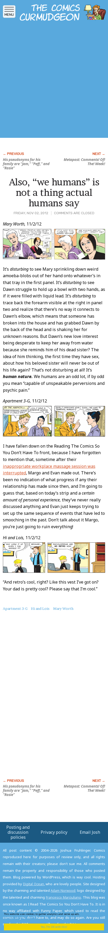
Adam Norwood (63, 890)
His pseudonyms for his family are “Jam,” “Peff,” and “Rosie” (26, 163)
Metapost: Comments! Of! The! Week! (84, 161)
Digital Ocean (33, 884)
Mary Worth (63, 608)
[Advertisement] (54, 81)
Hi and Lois (40, 608)
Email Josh (90, 832)
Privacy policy (54, 832)
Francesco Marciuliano (63, 897)
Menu (9, 15)
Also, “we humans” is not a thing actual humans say (54, 192)
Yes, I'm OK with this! (54, 927)
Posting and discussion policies (18, 832)
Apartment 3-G (15, 608)
